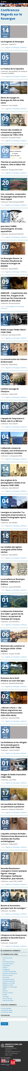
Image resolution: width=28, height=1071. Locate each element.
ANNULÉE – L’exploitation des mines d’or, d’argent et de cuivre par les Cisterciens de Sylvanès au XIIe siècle (14, 297)
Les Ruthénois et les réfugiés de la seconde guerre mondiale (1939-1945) (14, 745)
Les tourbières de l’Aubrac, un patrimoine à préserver (12, 805)
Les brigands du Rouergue (12, 41)
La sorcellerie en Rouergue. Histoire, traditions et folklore (13, 581)
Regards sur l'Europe (9, 983)
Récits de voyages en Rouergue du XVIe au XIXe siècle (12, 100)
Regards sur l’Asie (8, 985)
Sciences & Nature (8, 993)
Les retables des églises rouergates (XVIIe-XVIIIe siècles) (11, 549)
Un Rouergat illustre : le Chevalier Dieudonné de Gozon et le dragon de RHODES (11, 262)
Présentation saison (8, 979)
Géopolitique (6, 965)
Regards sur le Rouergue (12, 47)
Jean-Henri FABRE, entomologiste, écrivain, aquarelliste (12, 229)
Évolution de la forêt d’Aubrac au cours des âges (13, 679)
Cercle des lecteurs (8, 964)
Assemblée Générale (8, 962)
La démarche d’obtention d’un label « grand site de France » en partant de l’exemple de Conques (12, 615)
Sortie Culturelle (7, 998)
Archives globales (6, 1008)
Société (5, 994)
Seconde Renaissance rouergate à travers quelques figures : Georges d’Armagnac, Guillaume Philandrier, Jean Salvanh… (14, 873)
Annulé (7, 306)
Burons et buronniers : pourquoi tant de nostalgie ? (13, 906)
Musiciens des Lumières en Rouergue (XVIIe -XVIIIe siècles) (13, 648)
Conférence (23, 47)
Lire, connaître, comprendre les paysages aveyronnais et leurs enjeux (13, 196)
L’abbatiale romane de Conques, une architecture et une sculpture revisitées (14, 450)
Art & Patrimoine (7, 958)
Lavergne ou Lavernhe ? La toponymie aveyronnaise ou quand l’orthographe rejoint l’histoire (13, 516)
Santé (4, 989)
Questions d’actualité (9, 981)
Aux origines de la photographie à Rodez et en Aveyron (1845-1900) (13, 482)
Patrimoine (6, 977)
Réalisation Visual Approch (6, 1067)
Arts (4, 960)
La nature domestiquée (9, 971)
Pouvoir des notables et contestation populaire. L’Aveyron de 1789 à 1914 (12, 132)
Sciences (5, 991)
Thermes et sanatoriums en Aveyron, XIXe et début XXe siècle (13, 164)
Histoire (5, 967)
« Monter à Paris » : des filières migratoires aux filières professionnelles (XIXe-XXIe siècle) (11, 711)
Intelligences (6, 969)
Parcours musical (8, 975)
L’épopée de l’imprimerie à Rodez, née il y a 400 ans (12, 419)
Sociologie (6, 996)
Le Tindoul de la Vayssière (12, 68)
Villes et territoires (8, 1000)
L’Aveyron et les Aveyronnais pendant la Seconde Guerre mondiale (14, 937)
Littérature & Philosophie (10, 973)
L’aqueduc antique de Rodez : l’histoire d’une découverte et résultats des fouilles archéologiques (14, 837)
